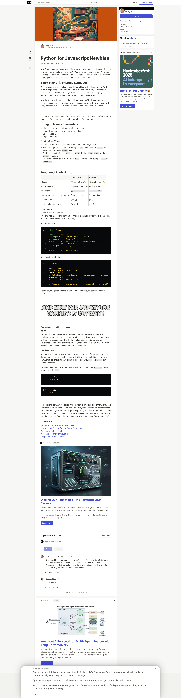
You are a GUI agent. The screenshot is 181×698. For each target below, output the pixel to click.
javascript (45, 63)
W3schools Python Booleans (53, 431)
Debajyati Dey (51, 579)
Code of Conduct (70, 592)
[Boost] (30, 73)
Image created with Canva (52, 437)
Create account (146, 3)
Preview (58, 549)
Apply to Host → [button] (127, 106)
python (54, 63)
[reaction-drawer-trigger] (30, 52)
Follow (136, 16)
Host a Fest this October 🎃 (135, 90)
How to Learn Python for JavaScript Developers (62, 428)
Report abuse (82, 592)
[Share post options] (30, 80)
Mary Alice (49, 46)
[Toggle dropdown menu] (109, 442)
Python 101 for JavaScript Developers (57, 425)
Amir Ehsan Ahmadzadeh (55, 556)
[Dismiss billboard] (156, 668)
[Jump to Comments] (30, 59)
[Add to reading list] (30, 66)
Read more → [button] (47, 523)
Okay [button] (36, 694)
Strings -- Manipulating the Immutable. (135, 44)
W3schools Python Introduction (55, 434)
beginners (62, 63)
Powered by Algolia (89, 2)
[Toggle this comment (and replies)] (42, 559)
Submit (48, 549)
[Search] (35, 2)
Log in (134, 3)
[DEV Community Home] (29, 3)
